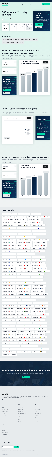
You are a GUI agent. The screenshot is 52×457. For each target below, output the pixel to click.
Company (34, 4)
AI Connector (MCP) (5, 434)
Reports (19, 421)
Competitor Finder (5, 411)
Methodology (20, 407)
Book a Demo (47, 4)
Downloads (3, 430)
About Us (36, 407)
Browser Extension (5, 432)
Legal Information (33, 454)
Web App (3, 426)
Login (41, 0)
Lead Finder (4, 419)
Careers (36, 411)
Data (11, 4)
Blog (19, 419)
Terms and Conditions (46, 454)
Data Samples (20, 411)
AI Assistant (4, 415)
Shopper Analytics (5, 424)
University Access (47, 0)
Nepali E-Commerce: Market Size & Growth (10, 39)
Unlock (30, 28)
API (2, 428)
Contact (36, 415)
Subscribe (16, 446)
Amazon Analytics (5, 421)
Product (16, 4)
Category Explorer (5, 417)
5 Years (45, 62)
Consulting (29, 4)
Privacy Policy (39, 454)
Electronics (12, 20)
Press (36, 417)
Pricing (41, 4)
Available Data (20, 409)
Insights (22, 4)
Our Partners (37, 409)
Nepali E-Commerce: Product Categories (28, 39)
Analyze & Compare (5, 409)
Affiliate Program (38, 413)
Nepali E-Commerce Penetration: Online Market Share (12, 42)
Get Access (38, 27)
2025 (28, 117)
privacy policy (9, 450)
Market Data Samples (22, 413)
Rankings (3, 413)
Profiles (3, 407)
